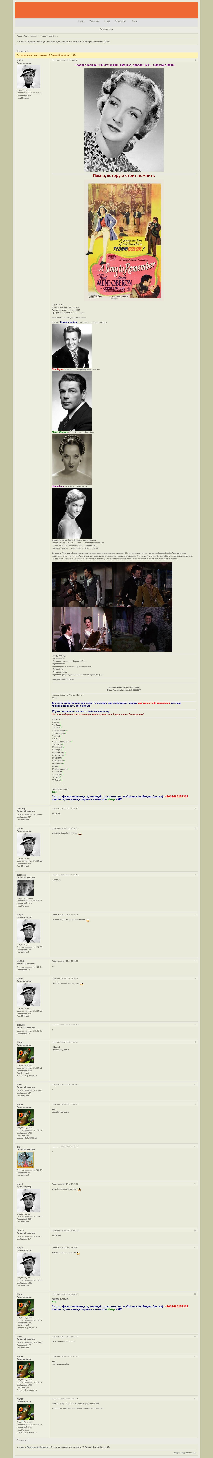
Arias (19, 1084)
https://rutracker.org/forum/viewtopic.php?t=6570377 (84, 1408)
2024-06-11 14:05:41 (69, 60)
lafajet (20, 60)
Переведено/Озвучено (38, 42)
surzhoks (21, 875)
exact (19, 1147)
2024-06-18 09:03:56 (69, 961)
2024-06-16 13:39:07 (69, 915)
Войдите (33, 36)
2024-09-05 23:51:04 (69, 1399)
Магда (20, 1042)
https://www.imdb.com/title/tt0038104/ (124, 690)
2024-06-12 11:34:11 (69, 828)
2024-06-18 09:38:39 (69, 978)
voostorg (21, 808)
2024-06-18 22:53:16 (69, 1025)
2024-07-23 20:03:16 (69, 1356)
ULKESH (21, 961)
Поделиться (56, 60)
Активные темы (106, 29)
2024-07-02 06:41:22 (69, 1147)
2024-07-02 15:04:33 (69, 1230)
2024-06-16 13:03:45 (69, 875)
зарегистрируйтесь (49, 36)
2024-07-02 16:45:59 (69, 1248)
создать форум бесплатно (185, 1453)
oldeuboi (21, 1025)
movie (22, 42)
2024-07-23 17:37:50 (69, 1336)
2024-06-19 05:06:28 (69, 1104)
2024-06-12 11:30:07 (69, 808)
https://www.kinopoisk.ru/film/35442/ (124, 687)
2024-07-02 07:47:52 (69, 1184)
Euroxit (20, 1230)
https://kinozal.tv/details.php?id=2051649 (82, 1404)
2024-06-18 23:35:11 (69, 1042)
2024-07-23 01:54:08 (69, 1294)
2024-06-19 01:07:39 (69, 1084)
